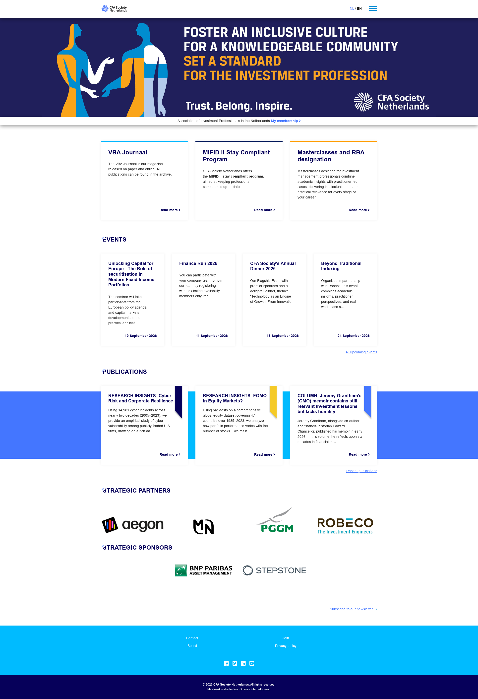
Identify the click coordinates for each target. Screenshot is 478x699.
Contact (192, 637)
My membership (285, 121)
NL (352, 8)
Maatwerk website (219, 689)
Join (286, 637)
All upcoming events (361, 352)
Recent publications (361, 470)
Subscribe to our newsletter (351, 609)
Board (192, 645)
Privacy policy (286, 645)
